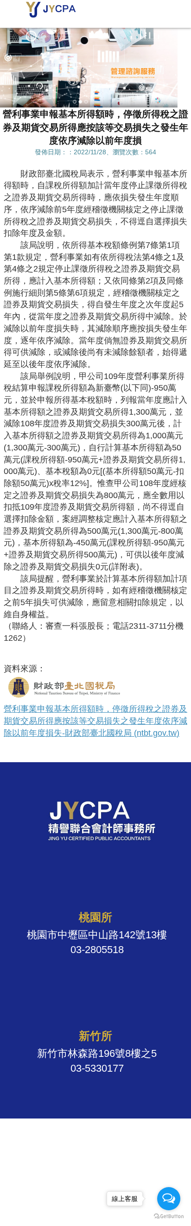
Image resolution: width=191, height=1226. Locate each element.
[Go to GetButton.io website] (169, 1216)
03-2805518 (97, 949)
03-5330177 (97, 1068)
